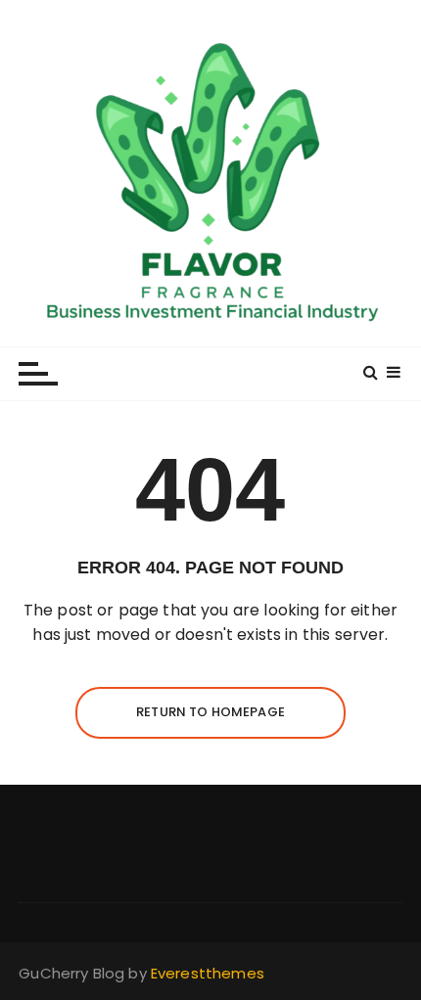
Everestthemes (207, 973)
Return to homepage (210, 712)
